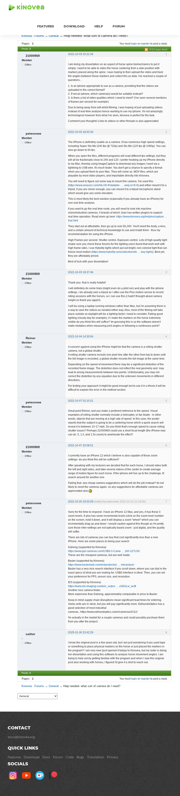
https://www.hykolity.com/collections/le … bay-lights (122, 251)
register (145, 43)
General (54, 35)
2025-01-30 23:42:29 (80, 632)
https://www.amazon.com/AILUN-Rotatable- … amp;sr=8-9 (103, 185)
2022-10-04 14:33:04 (80, 336)
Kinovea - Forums (33, 35)
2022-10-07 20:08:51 (80, 445)
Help (98, 26)
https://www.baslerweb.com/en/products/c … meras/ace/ (101, 564)
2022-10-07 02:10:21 (80, 400)
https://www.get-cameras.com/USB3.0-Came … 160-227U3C (104, 551)
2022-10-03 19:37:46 (80, 272)
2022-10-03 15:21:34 (80, 54)
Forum (119, 26)
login (134, 43)
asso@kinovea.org (21, 737)
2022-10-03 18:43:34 (80, 132)
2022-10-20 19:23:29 (80, 501)
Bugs (80, 757)
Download (74, 26)
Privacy (112, 757)
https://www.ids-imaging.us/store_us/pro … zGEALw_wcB (102, 586)
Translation (95, 757)
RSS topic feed (158, 49)
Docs (46, 757)
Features (45, 26)
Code (70, 757)
